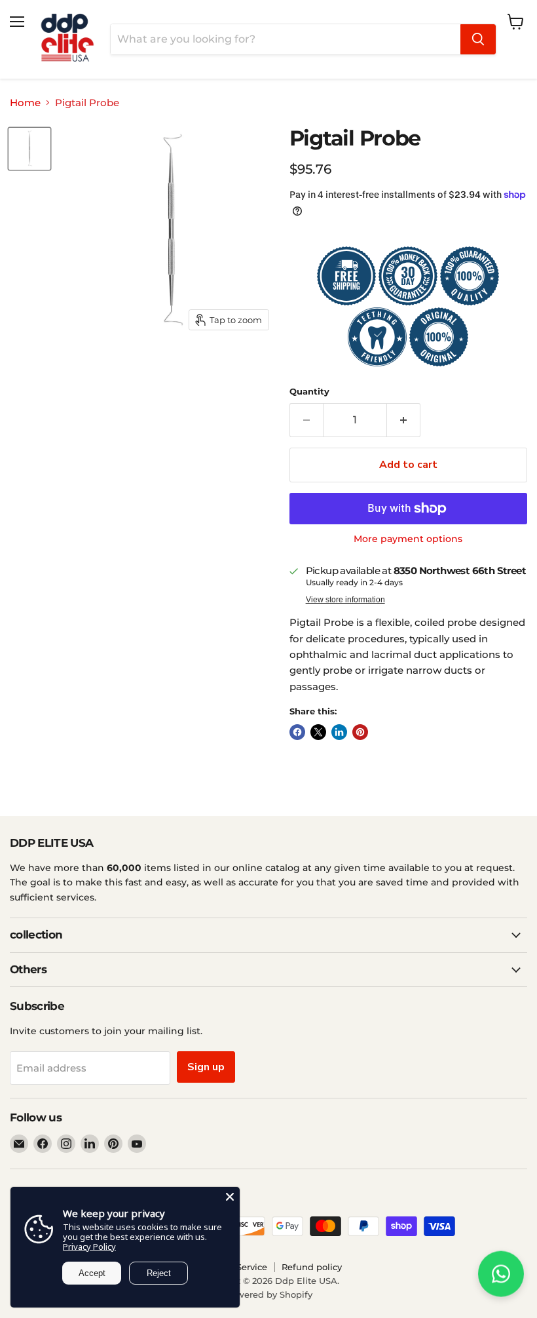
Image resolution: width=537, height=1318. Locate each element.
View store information (345, 599)
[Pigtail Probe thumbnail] (29, 149)
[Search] (478, 39)
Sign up (206, 1067)
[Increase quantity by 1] (403, 420)
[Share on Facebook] (297, 732)
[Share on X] (318, 732)
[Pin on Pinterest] (360, 732)
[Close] (229, 1196)
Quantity (309, 392)
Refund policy (312, 1267)
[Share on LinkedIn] (339, 732)
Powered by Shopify (268, 1294)
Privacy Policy (89, 1246)
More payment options (408, 538)
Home (25, 102)
